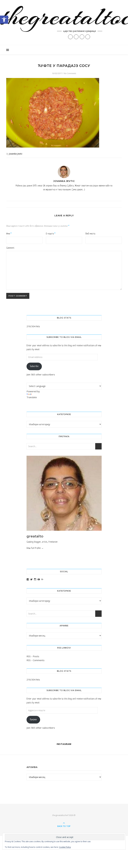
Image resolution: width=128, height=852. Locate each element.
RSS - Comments (35, 660)
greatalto (35, 536)
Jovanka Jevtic (15, 153)
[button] (4, 20)
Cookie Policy (65, 847)
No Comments (70, 73)
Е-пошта (50, 234)
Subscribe (34, 366)
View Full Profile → (35, 548)
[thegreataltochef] (64, 22)
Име (8, 234)
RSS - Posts (33, 656)
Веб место (90, 234)
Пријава (33, 719)
